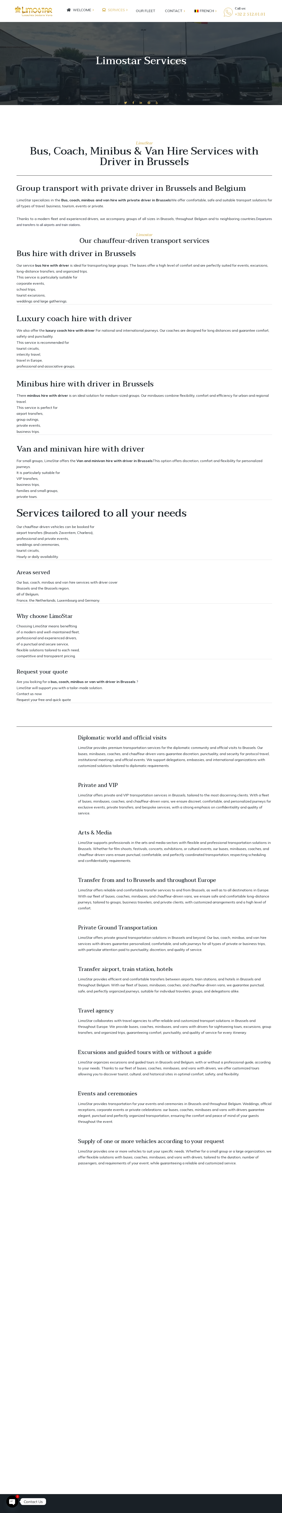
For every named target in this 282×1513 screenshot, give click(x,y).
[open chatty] (12, 1502)
